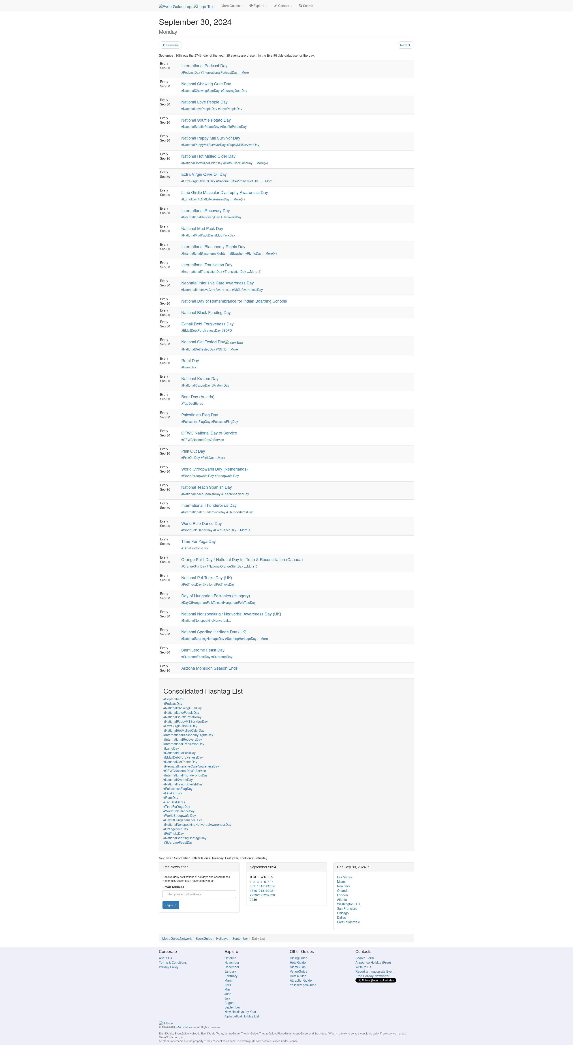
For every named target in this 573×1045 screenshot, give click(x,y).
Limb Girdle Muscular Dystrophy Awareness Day (224, 192)
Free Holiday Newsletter (372, 976)
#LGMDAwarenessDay (213, 199)
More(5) (255, 271)
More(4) (262, 163)
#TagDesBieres (192, 403)
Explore (259, 5)
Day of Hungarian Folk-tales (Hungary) (215, 595)
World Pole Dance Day (201, 523)
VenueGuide (298, 971)
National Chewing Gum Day (206, 83)
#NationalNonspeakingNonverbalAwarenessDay (197, 824)
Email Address (173, 887)
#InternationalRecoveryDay (200, 217)
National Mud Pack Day (202, 228)
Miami (341, 881)
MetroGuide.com (186, 1027)
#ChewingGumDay (233, 90)
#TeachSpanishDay (235, 494)
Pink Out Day (193, 451)
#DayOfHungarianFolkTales (200, 602)
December (231, 967)
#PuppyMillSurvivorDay (243, 144)
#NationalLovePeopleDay (199, 108)
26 (266, 895)
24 (259, 895)
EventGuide (204, 938)
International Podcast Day (204, 65)
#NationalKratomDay (196, 385)
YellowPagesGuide (303, 985)
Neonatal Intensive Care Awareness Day (217, 283)
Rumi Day (190, 360)
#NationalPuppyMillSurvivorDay (203, 144)
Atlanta (342, 899)
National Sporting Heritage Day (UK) (213, 631)
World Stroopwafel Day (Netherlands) (214, 469)
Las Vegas (344, 877)
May (227, 989)
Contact (283, 5)
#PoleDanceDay (224, 530)
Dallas (341, 917)
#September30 (173, 699)
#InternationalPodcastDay (219, 72)
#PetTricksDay (191, 584)
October (230, 958)
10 (259, 886)
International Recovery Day (205, 210)
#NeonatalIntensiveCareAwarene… (206, 289)
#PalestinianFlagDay (195, 421)
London (342, 895)
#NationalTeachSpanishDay (200, 494)
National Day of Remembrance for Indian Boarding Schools (234, 301)
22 (251, 895)
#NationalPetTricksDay (219, 584)
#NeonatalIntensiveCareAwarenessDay (191, 766)
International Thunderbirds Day (209, 505)
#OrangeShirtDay (193, 566)
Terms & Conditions (173, 962)
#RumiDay (188, 367)
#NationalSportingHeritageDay (202, 638)
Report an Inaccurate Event (374, 971)
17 (259, 890)
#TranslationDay (234, 271)
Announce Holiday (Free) (373, 962)
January (230, 971)
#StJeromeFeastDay (195, 656)
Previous (172, 45)
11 (262, 886)
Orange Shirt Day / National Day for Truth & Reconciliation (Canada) (242, 559)
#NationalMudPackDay (197, 235)
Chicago (343, 913)
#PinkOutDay (190, 457)
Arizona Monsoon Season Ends (209, 668)
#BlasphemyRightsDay (245, 253)
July (227, 998)
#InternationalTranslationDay (201, 271)
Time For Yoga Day (198, 541)
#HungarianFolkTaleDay (238, 602)
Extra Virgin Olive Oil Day (204, 174)
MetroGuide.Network (177, 938)
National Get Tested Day (203, 341)
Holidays (222, 938)
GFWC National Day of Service (209, 433)
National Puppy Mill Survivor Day (210, 138)
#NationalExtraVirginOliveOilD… (238, 181)
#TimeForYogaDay (194, 548)
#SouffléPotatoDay (233, 126)
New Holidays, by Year (240, 1011)
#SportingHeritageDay (241, 638)
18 (262, 890)
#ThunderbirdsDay (239, 512)
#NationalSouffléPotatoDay (200, 126)
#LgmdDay (189, 199)
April (227, 985)
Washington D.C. (349, 904)
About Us (165, 958)
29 (251, 899)
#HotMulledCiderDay (237, 163)
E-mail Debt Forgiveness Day (207, 324)
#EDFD (227, 330)
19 (266, 890)
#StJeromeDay (221, 656)
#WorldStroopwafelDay (197, 475)
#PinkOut (207, 457)
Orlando (343, 890)
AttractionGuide (301, 980)
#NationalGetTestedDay (198, 349)
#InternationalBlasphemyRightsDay (188, 735)
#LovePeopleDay (230, 108)
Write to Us (363, 967)
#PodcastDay (190, 72)
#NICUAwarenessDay (247, 289)
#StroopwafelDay (227, 475)
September (240, 938)
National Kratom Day (199, 378)
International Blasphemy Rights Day (213, 246)
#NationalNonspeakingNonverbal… (206, 620)
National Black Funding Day (206, 312)
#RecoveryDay (231, 217)
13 (269, 886)
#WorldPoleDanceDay (196, 530)
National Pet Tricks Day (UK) (206, 577)
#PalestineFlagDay (224, 421)
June (227, 993)
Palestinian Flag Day (199, 414)
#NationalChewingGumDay (200, 90)
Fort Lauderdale (348, 922)
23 (255, 895)
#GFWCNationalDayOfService (202, 439)
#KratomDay (220, 385)
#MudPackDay (224, 235)
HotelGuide (298, 962)
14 (273, 886)
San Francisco (347, 908)
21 (273, 890)
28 (273, 895)
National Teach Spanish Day (206, 487)
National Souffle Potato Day (206, 120)
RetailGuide (298, 976)
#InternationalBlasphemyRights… (205, 253)
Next (404, 45)
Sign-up (170, 905)
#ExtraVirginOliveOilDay (198, 181)
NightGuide (298, 967)
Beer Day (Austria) (197, 396)
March (228, 980)
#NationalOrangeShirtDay (225, 566)
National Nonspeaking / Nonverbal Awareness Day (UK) (231, 614)
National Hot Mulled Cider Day (208, 156)
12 (266, 886)
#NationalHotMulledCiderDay (201, 163)
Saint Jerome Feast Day (202, 650)
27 (269, 895)
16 (255, 890)
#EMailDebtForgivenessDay (201, 330)
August (229, 1002)
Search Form (364, 958)
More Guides (231, 5)
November (231, 962)
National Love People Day (204, 102)
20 (269, 890)
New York (344, 886)
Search (307, 5)
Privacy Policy (168, 967)
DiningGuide (298, 958)
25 (262, 895)
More (245, 72)
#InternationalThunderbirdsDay (203, 512)
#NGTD (221, 349)
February (230, 976)
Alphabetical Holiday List (241, 1016)
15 (251, 890)
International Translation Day (206, 264)
